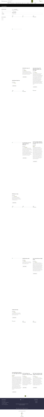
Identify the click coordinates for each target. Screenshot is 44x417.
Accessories (23, 69)
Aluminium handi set (16, 80)
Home (13, 9)
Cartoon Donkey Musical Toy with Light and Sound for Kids (37, 142)
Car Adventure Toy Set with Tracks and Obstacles (26, 143)
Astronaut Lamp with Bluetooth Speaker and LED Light (37, 69)
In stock (2, 19)
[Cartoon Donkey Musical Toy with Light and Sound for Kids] (37, 115)
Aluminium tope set (26, 68)
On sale (2, 18)
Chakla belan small (25, 258)
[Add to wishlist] (13, 84)
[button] (14, 86)
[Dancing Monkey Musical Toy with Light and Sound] (17, 346)
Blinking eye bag (15, 193)
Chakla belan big (15, 309)
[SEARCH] (32, 1)
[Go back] (2, 5)
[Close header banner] (1, 410)
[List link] (8, 402)
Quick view (13, 87)
